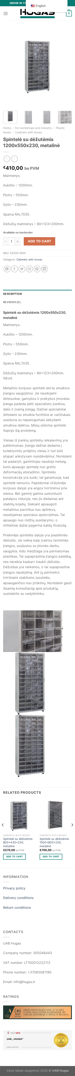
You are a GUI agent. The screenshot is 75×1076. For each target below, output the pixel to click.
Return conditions (17, 907)
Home (7, 128)
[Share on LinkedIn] (44, 268)
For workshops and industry (33, 128)
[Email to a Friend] (29, 268)
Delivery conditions (18, 898)
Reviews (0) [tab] (12, 302)
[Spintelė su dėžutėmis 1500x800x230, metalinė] (56, 816)
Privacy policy (14, 888)
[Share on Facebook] (14, 268)
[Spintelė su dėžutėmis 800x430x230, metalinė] (19, 816)
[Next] (65, 68)
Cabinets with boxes (28, 132)
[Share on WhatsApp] (7, 268)
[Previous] (10, 68)
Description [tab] (12, 293)
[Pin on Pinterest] (37, 268)
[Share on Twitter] (22, 268)
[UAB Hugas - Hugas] (37, 13)
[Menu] (5, 13)
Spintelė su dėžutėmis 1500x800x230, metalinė (54, 842)
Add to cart (39, 241)
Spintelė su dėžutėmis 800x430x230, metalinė (17, 842)
